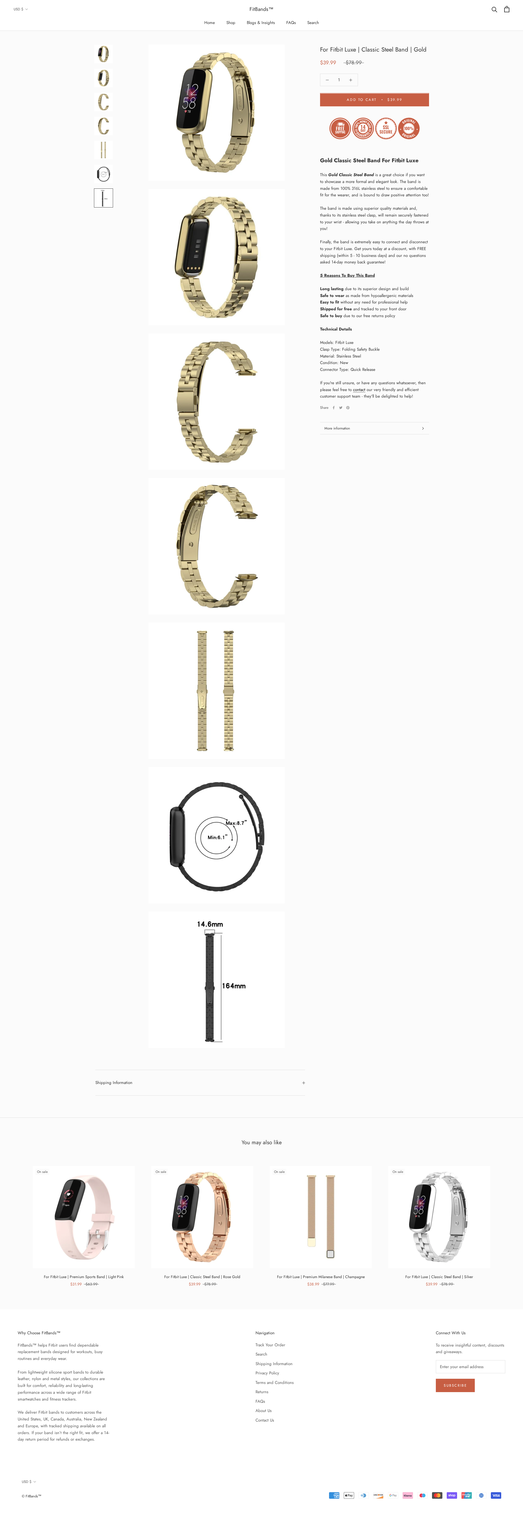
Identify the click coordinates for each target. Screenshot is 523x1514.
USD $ (18, 9)
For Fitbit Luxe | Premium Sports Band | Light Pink (84, 1276)
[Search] (494, 9)
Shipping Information (113, 1083)
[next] (506, 1220)
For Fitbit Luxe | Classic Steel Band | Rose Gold (202, 1276)
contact (359, 390)
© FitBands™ (31, 1496)
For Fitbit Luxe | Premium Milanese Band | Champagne (321, 1276)
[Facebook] (333, 407)
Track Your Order (270, 1345)
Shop (230, 23)
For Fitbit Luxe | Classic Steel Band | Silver (439, 1276)
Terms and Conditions (275, 1383)
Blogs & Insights (261, 23)
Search (313, 23)
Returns (262, 1392)
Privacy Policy (267, 1373)
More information (337, 428)
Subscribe (455, 1385)
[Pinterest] (347, 407)
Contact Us (265, 1420)
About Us (264, 1411)
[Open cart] (506, 9)
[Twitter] (340, 407)
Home (209, 23)
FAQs (291, 23)
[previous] (17, 1220)
